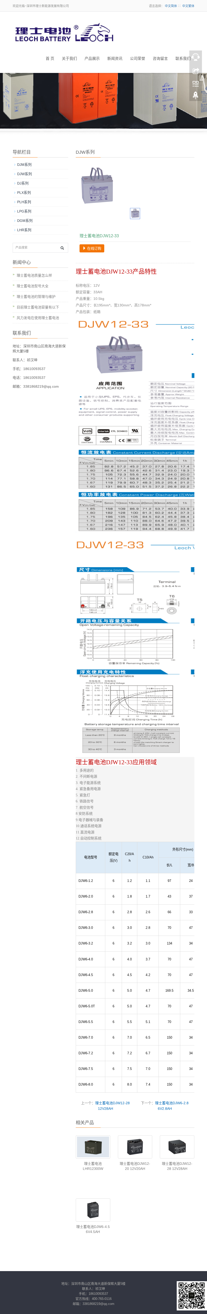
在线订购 (93, 248)
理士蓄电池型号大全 (32, 286)
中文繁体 (188, 6)
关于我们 (69, 59)
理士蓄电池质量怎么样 (34, 275)
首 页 (50, 59)
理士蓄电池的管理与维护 (36, 297)
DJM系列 (24, 165)
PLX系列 (24, 193)
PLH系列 (24, 202)
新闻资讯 (114, 59)
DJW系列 (24, 174)
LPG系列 (24, 211)
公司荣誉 (137, 59)
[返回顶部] (195, 96)
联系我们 (183, 59)
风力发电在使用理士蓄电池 (38, 318)
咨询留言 (160, 59)
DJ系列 (23, 183)
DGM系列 (25, 221)
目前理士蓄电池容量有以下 (38, 307)
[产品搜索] (62, 248)
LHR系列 (24, 230)
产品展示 (92, 59)
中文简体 (171, 6)
